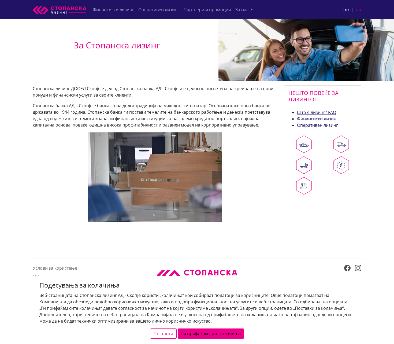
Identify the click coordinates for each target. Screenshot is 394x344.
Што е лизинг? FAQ (316, 112)
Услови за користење (55, 268)
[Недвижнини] (303, 186)
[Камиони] (303, 165)
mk (346, 10)
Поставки (163, 334)
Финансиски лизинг (113, 10)
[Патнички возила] (303, 144)
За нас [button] (242, 10)
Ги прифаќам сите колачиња (211, 334)
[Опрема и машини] (341, 165)
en (358, 10)
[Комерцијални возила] (341, 144)
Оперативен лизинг (158, 10)
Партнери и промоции (207, 10)
